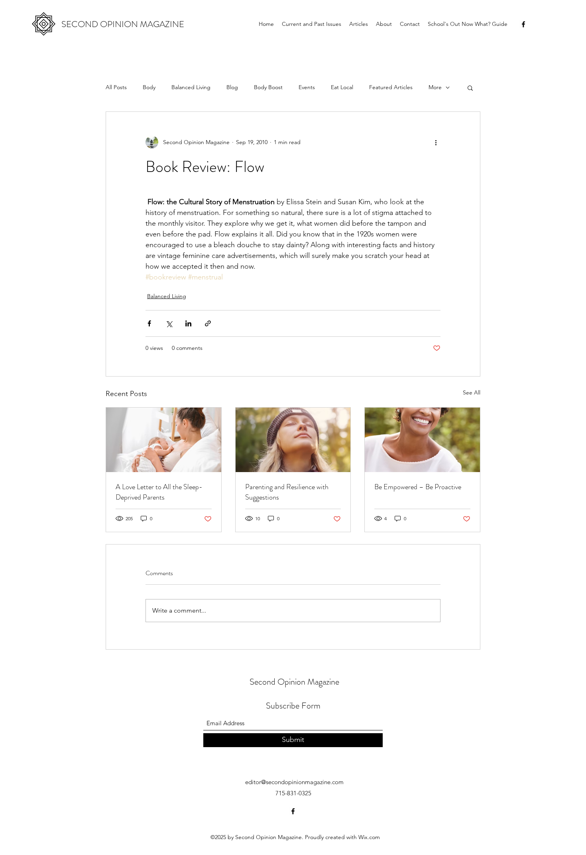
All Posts (116, 87)
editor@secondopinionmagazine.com (294, 782)
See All (471, 392)
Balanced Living (190, 87)
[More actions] (435, 142)
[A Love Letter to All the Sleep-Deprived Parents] (163, 440)
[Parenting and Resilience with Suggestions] (293, 440)
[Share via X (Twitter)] (169, 323)
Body (149, 87)
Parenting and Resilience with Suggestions (286, 492)
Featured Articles (391, 87)
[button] (470, 87)
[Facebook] (523, 24)
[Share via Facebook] (149, 323)
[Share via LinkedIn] (188, 323)
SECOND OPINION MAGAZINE (122, 24)
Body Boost (268, 87)
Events (307, 87)
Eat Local (342, 87)
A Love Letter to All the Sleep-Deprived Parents (159, 492)
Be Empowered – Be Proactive (417, 487)
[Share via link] (208, 323)
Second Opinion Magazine (294, 681)
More (435, 87)
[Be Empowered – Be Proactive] (422, 440)
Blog (232, 87)
